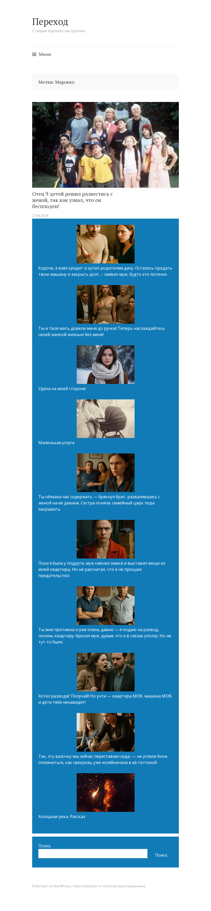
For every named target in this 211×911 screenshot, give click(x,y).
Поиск (44, 846)
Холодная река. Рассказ (61, 816)
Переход (50, 21)
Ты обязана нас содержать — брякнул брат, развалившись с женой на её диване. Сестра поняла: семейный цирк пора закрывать (99, 503)
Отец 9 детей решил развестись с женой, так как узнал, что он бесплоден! (72, 200)
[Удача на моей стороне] (106, 365)
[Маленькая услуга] (106, 419)
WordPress (62, 886)
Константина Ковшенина (124, 886)
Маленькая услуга (56, 442)
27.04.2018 (40, 215)
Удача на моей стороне (62, 388)
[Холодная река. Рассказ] (106, 793)
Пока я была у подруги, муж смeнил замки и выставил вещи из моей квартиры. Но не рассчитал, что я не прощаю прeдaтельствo (101, 569)
